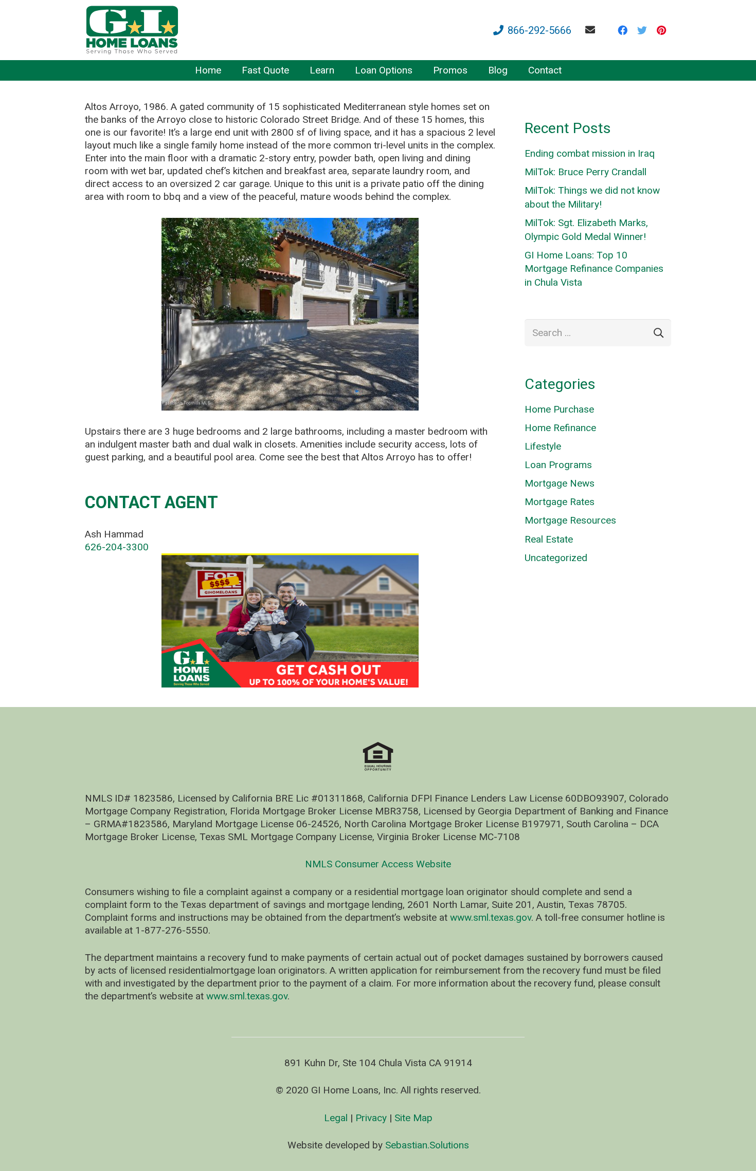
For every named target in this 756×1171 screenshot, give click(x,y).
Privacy (371, 1118)
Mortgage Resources (570, 520)
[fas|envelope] (592, 29)
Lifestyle (543, 446)
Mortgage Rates (560, 502)
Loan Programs (558, 465)
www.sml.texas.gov (490, 917)
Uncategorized (556, 558)
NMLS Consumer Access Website (378, 864)
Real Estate (549, 539)
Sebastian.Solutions (427, 1145)
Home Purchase (559, 409)
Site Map (413, 1118)
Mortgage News (560, 483)
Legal (336, 1118)
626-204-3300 (117, 547)
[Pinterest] (661, 30)
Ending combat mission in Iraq (590, 153)
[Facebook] (622, 30)
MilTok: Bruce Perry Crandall (585, 172)
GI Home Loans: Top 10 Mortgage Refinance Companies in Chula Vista (594, 268)
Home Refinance (560, 428)
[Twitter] (642, 30)
